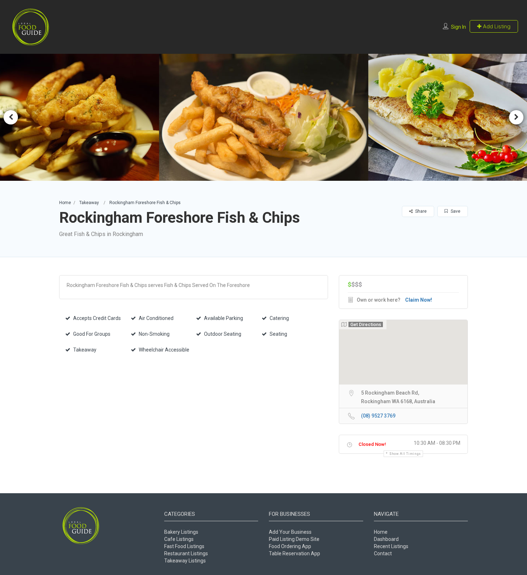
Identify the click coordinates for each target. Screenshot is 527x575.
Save (455, 211)
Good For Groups (91, 334)
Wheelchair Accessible (164, 350)
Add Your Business (290, 532)
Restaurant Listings (186, 553)
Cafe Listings (179, 539)
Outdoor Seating (222, 334)
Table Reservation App (294, 553)
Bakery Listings (181, 532)
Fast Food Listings (184, 546)
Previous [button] (11, 117)
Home (65, 202)
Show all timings (405, 454)
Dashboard (386, 539)
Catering (279, 318)
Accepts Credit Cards (97, 318)
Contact (383, 553)
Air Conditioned (156, 318)
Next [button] (516, 117)
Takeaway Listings (185, 561)
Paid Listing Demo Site (294, 539)
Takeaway (89, 202)
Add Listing (496, 26)
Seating (278, 334)
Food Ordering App (290, 546)
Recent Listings (391, 546)
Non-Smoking (154, 334)
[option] (263, 117)
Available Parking (223, 318)
